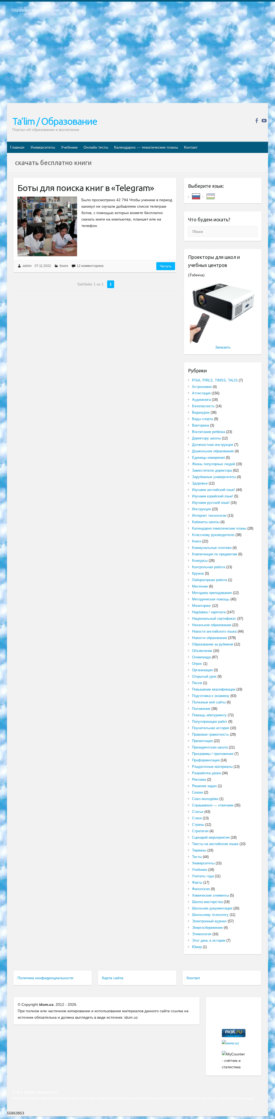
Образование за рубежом (212, 644)
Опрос (197, 664)
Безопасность (203, 406)
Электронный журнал (209, 921)
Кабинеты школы (205, 522)
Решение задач (204, 786)
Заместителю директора (212, 470)
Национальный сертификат (214, 619)
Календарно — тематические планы (146, 147)
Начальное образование (211, 625)
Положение (201, 709)
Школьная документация (212, 908)
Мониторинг (201, 606)
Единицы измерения (208, 458)
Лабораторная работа (209, 580)
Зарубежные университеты (214, 477)
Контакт (190, 147)
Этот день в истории (208, 940)
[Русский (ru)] (196, 196)
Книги (64, 266)
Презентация (202, 741)
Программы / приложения (212, 754)
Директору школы (206, 438)
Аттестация (201, 393)
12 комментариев (90, 266)
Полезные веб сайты (209, 702)
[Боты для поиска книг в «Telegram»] (47, 226)
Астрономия (202, 387)
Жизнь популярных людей (213, 464)
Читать (166, 266)
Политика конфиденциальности (45, 978)
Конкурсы (200, 561)
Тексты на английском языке (215, 844)
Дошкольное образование (213, 451)
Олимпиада (201, 657)
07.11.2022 (43, 266)
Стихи (197, 818)
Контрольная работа (208, 567)
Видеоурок (200, 412)
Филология (201, 889)
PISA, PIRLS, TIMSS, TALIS (215, 380)
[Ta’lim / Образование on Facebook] (256, 120)
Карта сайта (112, 978)
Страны (198, 825)
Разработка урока (206, 773)
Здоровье (200, 483)
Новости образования (209, 638)
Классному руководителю (213, 535)
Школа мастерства (207, 902)
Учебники (69, 147)
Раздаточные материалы (212, 767)
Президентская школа (210, 747)
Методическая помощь (210, 599)
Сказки (197, 792)
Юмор (197, 947)
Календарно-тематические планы (219, 528)
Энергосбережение (207, 928)
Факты (197, 882)
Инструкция (201, 509)
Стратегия (200, 831)
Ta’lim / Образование (54, 121)
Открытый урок (204, 676)
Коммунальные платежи (211, 548)
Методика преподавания (212, 593)
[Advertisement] (137, 61)
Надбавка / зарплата (209, 612)
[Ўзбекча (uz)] (211, 196)
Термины (199, 850)
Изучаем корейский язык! (212, 496)
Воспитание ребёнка (208, 432)
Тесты (197, 857)
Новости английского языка (214, 631)
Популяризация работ (209, 722)
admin (27, 266)
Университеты (42, 147)
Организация (202, 670)
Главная (17, 147)
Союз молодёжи (205, 799)
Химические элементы (210, 895)
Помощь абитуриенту (209, 715)
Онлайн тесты (96, 147)
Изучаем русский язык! (211, 503)
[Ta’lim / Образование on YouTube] (264, 120)
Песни (197, 683)
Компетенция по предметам (214, 554)
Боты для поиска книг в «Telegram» (85, 188)
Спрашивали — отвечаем (212, 805)
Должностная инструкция (212, 445)
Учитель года (203, 876)
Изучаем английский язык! (213, 490)
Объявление (202, 651)
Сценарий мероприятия (211, 837)
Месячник (200, 586)
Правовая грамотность (210, 734)
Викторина (200, 425)
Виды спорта (202, 419)
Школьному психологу (210, 915)
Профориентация (206, 760)
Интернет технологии (209, 515)
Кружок (198, 573)
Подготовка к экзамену (210, 696)
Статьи (197, 812)
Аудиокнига (201, 400)
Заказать (222, 347)
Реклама (199, 779)
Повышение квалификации (213, 689)
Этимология (201, 934)
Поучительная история (210, 728)
